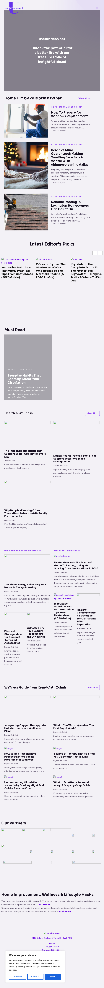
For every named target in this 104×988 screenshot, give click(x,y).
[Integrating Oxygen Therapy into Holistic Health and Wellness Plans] (27, 708)
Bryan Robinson (60, 572)
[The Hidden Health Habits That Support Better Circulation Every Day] (27, 434)
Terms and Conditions (52, 950)
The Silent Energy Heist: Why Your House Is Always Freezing (25, 586)
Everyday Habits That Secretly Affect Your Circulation (24, 379)
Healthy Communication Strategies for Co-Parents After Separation (86, 617)
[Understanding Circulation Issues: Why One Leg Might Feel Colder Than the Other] (9, 777)
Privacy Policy (52, 946)
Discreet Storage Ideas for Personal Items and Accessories (13, 637)
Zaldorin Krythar (59, 131)
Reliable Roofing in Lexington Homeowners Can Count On (70, 205)
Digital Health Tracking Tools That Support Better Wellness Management (74, 458)
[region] (35, 967)
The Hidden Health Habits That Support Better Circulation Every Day (25, 453)
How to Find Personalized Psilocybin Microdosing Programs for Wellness (20, 756)
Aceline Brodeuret (60, 466)
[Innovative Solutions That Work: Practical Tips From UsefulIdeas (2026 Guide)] (65, 596)
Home (52, 943)
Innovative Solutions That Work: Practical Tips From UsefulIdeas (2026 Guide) (64, 611)
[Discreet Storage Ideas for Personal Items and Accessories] (15, 620)
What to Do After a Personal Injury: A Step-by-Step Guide (71, 784)
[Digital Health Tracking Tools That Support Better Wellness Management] (76, 436)
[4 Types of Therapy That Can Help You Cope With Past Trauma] (57, 748)
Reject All (35, 977)
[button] (100, 253)
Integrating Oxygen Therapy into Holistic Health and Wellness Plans (25, 728)
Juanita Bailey (9, 461)
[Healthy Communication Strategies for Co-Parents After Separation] (88, 599)
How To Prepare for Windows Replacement (69, 114)
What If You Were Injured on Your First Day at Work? (74, 727)
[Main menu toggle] (97, 8)
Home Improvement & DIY (67, 107)
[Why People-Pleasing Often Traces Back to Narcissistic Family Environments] (27, 493)
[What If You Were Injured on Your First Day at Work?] (76, 708)
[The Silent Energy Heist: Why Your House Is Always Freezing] (27, 567)
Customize (17, 977)
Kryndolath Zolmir (11, 591)
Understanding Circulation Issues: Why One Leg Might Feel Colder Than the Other (24, 785)
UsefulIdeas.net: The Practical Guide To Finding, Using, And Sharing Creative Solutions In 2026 (76, 565)
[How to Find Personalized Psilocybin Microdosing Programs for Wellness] (8, 748)
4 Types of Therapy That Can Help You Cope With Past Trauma (74, 755)
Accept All (52, 977)
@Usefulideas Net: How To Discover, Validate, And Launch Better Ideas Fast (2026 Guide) (85, 271)
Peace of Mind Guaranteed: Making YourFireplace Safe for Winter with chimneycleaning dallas (69, 157)
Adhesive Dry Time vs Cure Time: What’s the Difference (36, 632)
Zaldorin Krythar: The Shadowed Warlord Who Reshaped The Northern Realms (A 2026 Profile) (16, 271)
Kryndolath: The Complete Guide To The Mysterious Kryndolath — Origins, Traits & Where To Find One (52, 272)
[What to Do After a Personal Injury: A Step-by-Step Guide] (57, 777)
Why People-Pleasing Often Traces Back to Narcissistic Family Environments (25, 513)
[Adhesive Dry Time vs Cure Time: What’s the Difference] (38, 618)
